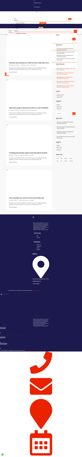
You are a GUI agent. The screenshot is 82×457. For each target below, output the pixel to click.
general (71, 158)
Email (41, 397)
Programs (16, 30)
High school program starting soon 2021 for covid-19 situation (28, 108)
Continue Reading (12, 72)
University (34, 65)
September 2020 (60, 95)
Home (15, 18)
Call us (41, 373)
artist (58, 158)
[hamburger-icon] (69, 19)
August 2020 (59, 97)
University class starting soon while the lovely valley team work (29, 63)
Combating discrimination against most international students (28, 153)
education (66, 158)
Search (57, 35)
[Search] (74, 113)
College (32, 155)
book (61, 158)
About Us (16, 20)
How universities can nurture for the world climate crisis (26, 198)
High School (34, 110)
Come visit (41, 428)
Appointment (41, 455)
